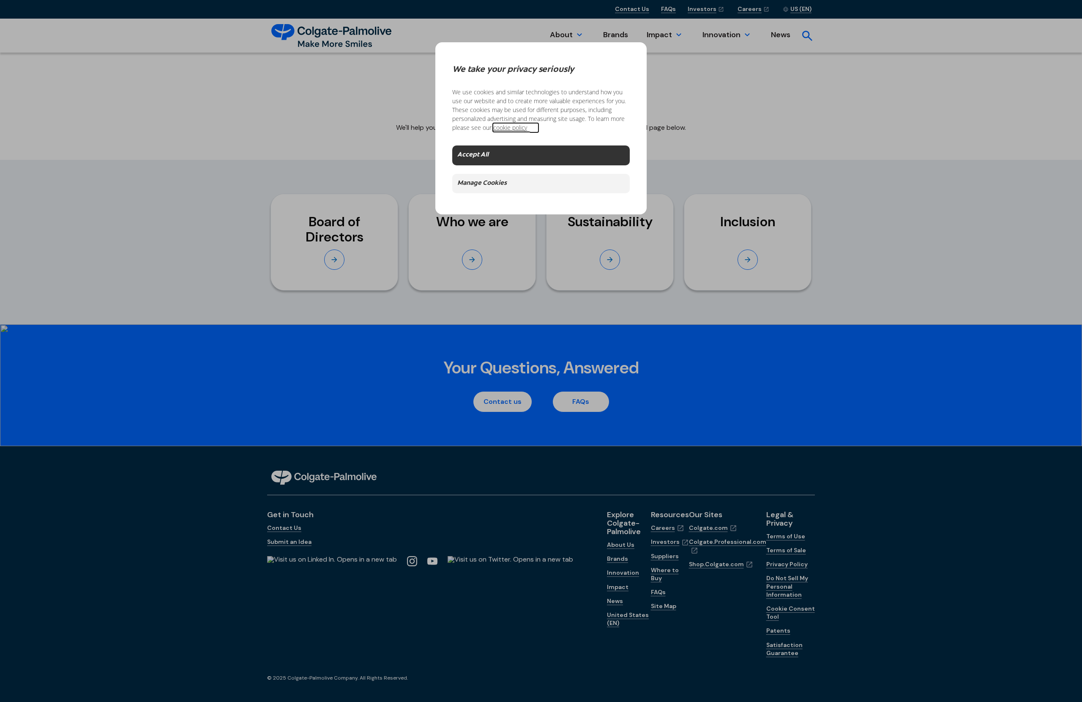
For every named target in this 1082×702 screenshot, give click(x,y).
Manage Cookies (482, 183)
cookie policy (510, 127)
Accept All (473, 155)
